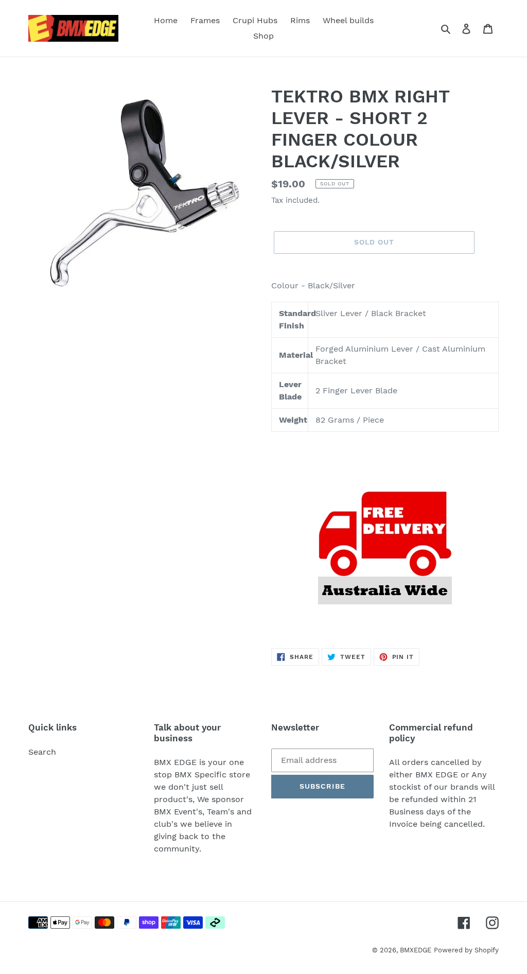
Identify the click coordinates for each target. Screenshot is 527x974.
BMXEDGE (415, 950)
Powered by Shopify (466, 950)
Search (42, 752)
